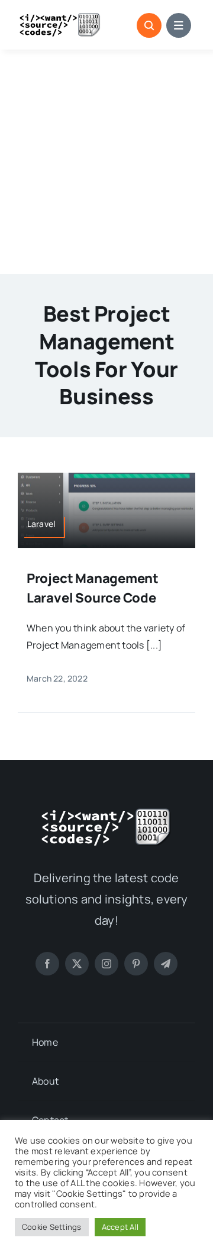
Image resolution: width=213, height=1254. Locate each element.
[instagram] (106, 963)
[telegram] (166, 963)
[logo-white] (106, 812)
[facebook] (47, 963)
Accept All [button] (120, 1227)
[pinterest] (136, 963)
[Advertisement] (106, 161)
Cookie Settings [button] (52, 1227)
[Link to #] (149, 25)
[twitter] (77, 963)
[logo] (60, 17)
